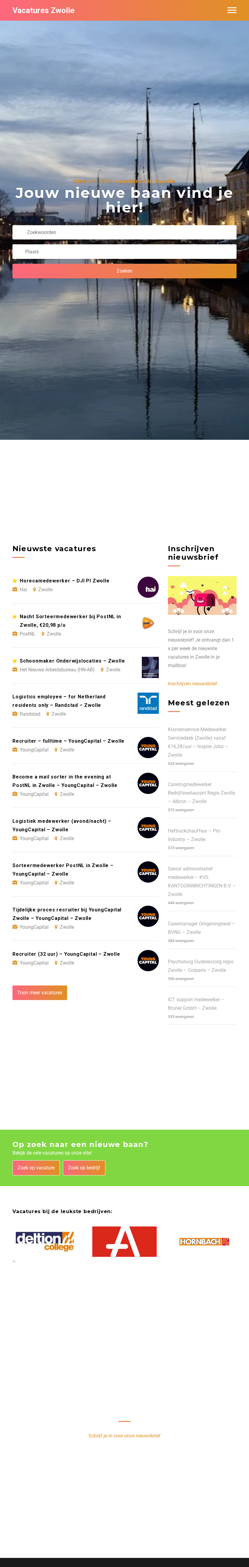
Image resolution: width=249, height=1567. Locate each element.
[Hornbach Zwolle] (204, 1241)
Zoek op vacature (36, 1168)
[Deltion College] (44, 1241)
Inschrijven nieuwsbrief (192, 684)
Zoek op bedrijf (84, 1168)
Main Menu (232, 10)
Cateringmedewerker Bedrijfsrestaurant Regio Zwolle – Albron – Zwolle (201, 793)
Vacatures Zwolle (43, 10)
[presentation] (13, 1261)
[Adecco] (124, 1241)
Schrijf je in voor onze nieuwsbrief (124, 1436)
